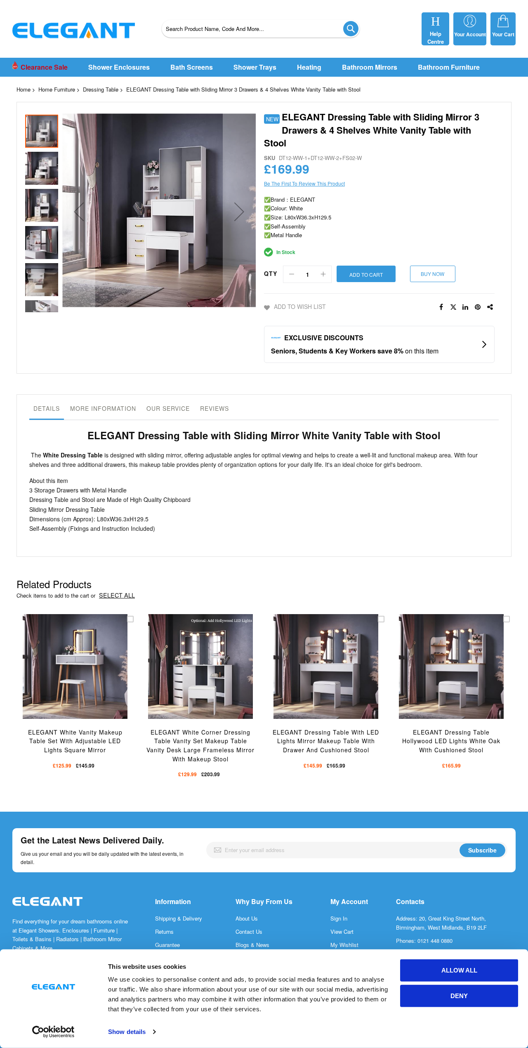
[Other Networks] (490, 307)
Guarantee (167, 945)
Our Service (168, 408)
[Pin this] (478, 307)
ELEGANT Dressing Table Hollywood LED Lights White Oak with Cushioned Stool (451, 741)
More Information (103, 408)
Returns (164, 931)
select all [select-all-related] (117, 595)
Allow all (459, 970)
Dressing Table (100, 89)
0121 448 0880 (435, 940)
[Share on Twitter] (453, 307)
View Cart (342, 931)
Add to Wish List (300, 306)
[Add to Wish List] (82, 677)
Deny (459, 995)
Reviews (214, 408)
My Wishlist (344, 945)
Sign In (338, 918)
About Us (247, 918)
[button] (78, 211)
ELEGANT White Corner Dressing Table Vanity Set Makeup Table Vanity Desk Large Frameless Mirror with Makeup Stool (200, 745)
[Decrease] (291, 274)
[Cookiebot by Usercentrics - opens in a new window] (53, 1032)
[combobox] (261, 29)
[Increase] (323, 274)
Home (23, 89)
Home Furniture (56, 89)
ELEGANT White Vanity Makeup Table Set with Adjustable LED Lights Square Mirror (75, 741)
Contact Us (249, 931)
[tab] (46, 410)
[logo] (47, 910)
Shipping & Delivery (178, 918)
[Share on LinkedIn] (466, 307)
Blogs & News (252, 945)
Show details (127, 1031)
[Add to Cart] (63, 677)
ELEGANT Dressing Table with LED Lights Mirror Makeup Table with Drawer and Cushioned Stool (326, 741)
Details (46, 408)
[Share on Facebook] (441, 307)
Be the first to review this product (304, 183)
